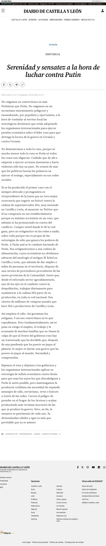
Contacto (3, 484)
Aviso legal (26, 542)
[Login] (102, 11)
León (33, 496)
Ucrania (37, 434)
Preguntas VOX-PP (47, 4)
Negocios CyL (88, 20)
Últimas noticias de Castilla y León (67, 520)
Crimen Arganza (81, 4)
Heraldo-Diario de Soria (90, 496)
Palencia (34, 503)
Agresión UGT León (19, 4)
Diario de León (87, 486)
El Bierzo (34, 499)
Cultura (59, 489)
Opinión (32, 20)
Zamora (34, 519)
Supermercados (25, 434)
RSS (1, 487)
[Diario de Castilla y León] (52, 11)
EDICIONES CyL (97, 1)
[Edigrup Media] (7, 532)
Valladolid (35, 516)
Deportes (59, 493)
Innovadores (56, 20)
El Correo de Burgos (89, 493)
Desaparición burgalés (64, 4)
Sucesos (59, 496)
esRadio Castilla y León (90, 503)
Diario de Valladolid (89, 489)
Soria (33, 512)
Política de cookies (56, 542)
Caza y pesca (61, 499)
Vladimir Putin (11, 434)
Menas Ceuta (33, 4)
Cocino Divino (61, 503)
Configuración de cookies (74, 542)
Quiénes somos (5, 477)
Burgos (33, 493)
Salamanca (35, 506)
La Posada (43, 20)
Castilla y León (19, 20)
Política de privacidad (40, 542)
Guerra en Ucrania (50, 434)
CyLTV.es (85, 499)
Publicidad (4, 481)
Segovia (34, 509)
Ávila (33, 489)
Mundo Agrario (72, 20)
